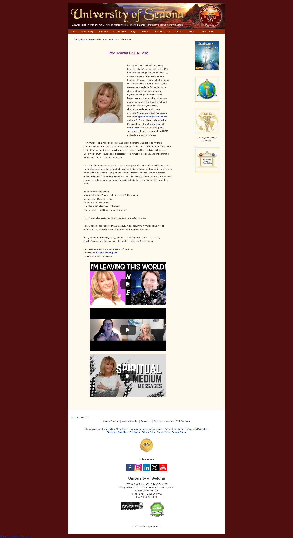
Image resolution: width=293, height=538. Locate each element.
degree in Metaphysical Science (151, 116)
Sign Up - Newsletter (164, 421)
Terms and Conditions (117, 432)
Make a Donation (130, 421)
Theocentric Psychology (196, 429)
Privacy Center (179, 432)
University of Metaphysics (115, 429)
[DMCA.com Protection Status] (157, 517)
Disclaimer (135, 432)
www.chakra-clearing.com (105, 252)
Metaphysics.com (93, 429)
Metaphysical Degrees (85, 39)
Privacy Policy (148, 432)
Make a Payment (111, 421)
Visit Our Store (183, 421)
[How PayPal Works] (146, 451)
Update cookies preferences (15, 536)
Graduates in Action (107, 39)
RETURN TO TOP (80, 417)
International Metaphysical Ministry (146, 429)
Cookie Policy (163, 432)
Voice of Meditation (174, 429)
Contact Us (146, 421)
